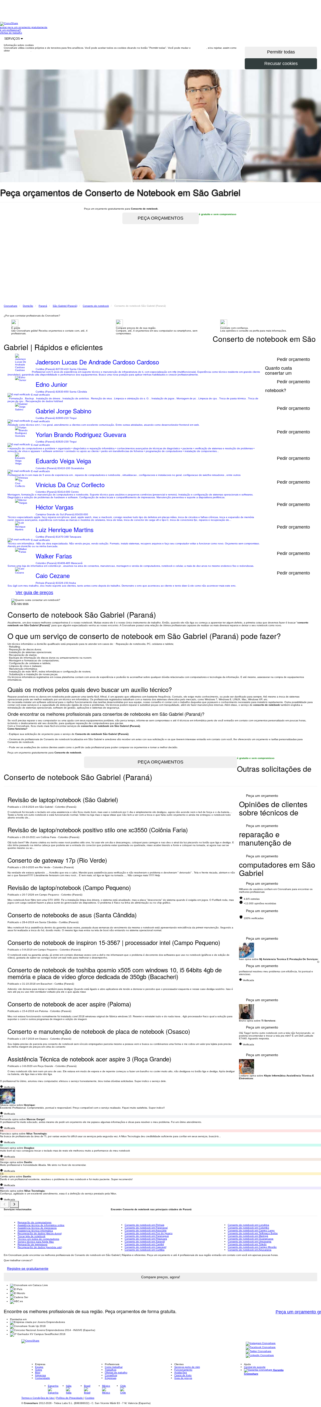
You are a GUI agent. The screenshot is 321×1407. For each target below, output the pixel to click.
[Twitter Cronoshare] (258, 1351)
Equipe (39, 1367)
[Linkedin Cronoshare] (260, 1355)
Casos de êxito (183, 1375)
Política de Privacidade (70, 1397)
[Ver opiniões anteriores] (4, 1204)
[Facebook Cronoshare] (261, 1347)
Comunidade (42, 1378)
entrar (4, 27)
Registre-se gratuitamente (27, 1268)
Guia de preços (183, 1378)
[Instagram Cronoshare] (261, 1343)
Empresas (110, 1378)
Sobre (38, 1369)
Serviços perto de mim (187, 1367)
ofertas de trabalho (11, 32)
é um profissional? (10, 30)
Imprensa (40, 1375)
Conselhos (111, 1375)
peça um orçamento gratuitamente (27, 27)
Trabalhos (110, 1369)
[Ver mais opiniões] (14, 1204)
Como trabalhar (114, 1367)
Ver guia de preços (34, 592)
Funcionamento (183, 1369)
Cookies (89, 1397)
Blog (37, 1372)
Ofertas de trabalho (116, 1372)
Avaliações (180, 1372)
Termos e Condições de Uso (38, 1397)
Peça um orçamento (262, 796)
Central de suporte (255, 1367)
